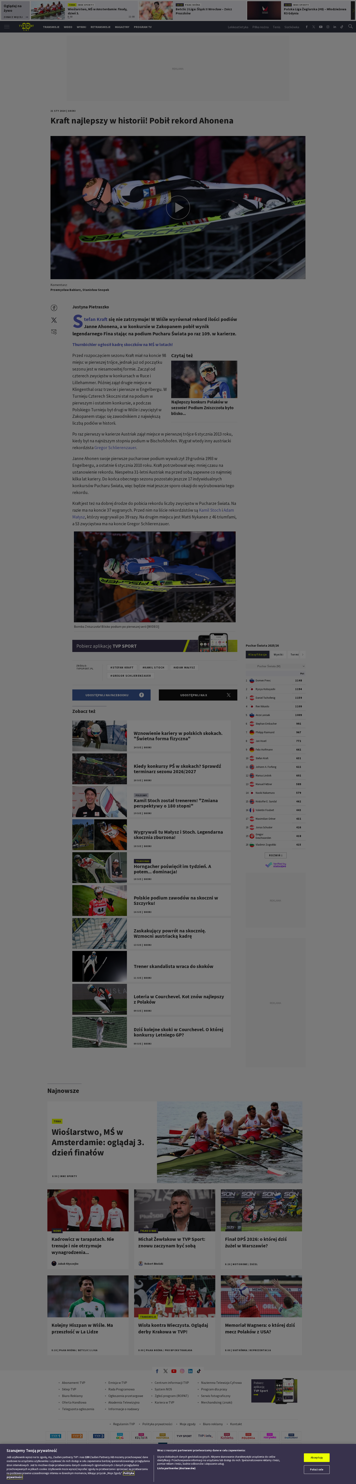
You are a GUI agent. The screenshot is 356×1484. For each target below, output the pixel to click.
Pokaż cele (316, 1469)
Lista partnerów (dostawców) (176, 1468)
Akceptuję (317, 1457)
